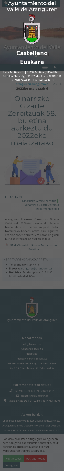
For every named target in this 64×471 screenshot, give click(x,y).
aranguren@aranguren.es (32, 84)
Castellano (32, 53)
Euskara (32, 62)
